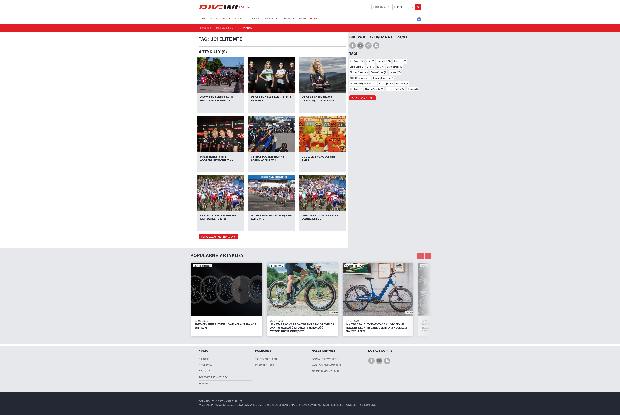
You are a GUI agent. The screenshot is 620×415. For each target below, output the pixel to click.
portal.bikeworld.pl (326, 359)
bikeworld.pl (228, 401)
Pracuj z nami (264, 365)
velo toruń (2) (402, 83)
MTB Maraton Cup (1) (360, 78)
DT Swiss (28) (356, 61)
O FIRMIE (204, 359)
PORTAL (398, 7)
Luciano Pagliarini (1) (383, 78)
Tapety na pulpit (266, 359)
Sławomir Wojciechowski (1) (363, 83)
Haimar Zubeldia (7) (374, 89)
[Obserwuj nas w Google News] (419, 18)
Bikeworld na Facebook (352, 45)
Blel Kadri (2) (356, 89)
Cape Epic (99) (386, 83)
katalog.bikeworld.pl (326, 365)
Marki (302, 18)
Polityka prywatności (214, 377)
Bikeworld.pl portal (218, 7)
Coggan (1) (413, 89)
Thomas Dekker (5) (395, 89)
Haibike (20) (395, 72)
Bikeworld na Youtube (360, 45)
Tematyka (288, 18)
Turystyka (271, 18)
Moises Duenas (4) (359, 72)
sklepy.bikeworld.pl (325, 371)
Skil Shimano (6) (395, 67)
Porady (242, 18)
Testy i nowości (210, 18)
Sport (255, 18)
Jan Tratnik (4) (384, 61)
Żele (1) (370, 67)
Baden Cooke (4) (378, 72)
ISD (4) (380, 67)
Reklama (204, 371)
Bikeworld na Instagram (368, 45)
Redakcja (205, 365)
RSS (376, 45)
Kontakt (204, 383)
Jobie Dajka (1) (357, 67)
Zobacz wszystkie (362, 98)
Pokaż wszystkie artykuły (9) (218, 237)
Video (229, 18)
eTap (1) (370, 61)
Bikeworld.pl (205, 27)
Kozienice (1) (400, 61)
